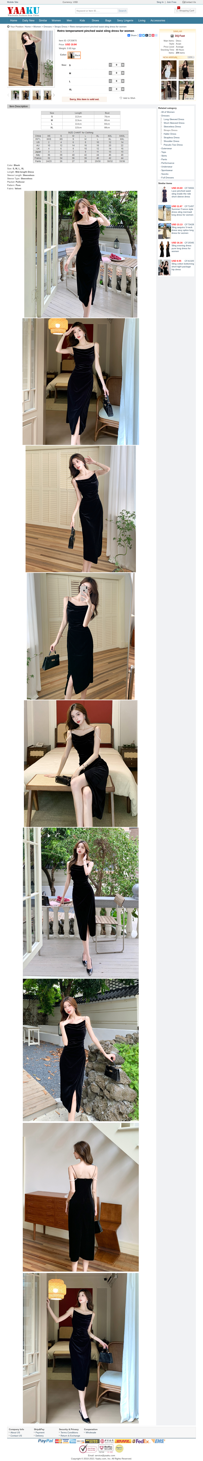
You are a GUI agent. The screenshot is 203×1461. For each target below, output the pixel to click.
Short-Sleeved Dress (174, 123)
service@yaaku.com (105, 1455)
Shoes (95, 20)
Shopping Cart (186, 10)
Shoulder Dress (171, 141)
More (191, 57)
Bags (108, 20)
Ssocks (164, 174)
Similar (43, 20)
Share (134, 35)
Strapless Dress (172, 137)
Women (56, 20)
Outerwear (166, 148)
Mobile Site (12, 2)
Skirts (164, 155)
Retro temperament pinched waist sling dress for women (98, 26)
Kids (82, 20)
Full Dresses (167, 177)
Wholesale (91, 1432)
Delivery (40, 1435)
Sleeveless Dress (172, 126)
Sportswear (167, 170)
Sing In (160, 2)
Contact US (16, 1435)
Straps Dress (60, 26)
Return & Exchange (70, 1435)
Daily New (28, 20)
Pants (164, 159)
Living (141, 20)
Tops (163, 152)
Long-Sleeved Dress (174, 119)
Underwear (166, 166)
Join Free (171, 2)
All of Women (168, 112)
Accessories (158, 20)
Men (69, 20)
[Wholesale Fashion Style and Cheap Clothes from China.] (23, 16)
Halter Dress (170, 134)
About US (15, 1432)
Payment (40, 1432)
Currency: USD (70, 2)
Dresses (48, 26)
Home (13, 20)
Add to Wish (129, 98)
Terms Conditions (69, 1432)
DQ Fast (180, 36)
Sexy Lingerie (125, 20)
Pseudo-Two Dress (173, 145)
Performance (167, 163)
